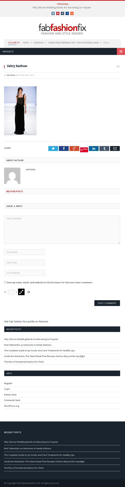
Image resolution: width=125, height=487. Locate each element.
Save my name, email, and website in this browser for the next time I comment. (50, 282)
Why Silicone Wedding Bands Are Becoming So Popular (62, 7)
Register (8, 383)
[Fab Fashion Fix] (62, 29)
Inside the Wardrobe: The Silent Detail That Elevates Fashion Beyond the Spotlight (44, 356)
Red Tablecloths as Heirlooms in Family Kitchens (27, 344)
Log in (7, 388)
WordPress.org (11, 405)
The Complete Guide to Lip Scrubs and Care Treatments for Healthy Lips (39, 350)
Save (85, 149)
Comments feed (12, 400)
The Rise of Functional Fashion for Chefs (24, 361)
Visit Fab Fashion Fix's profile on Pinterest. (26, 321)
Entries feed (10, 394)
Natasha (11, 75)
